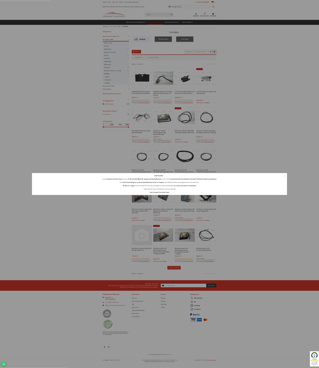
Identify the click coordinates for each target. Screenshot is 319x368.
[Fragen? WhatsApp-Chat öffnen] (3, 364)
